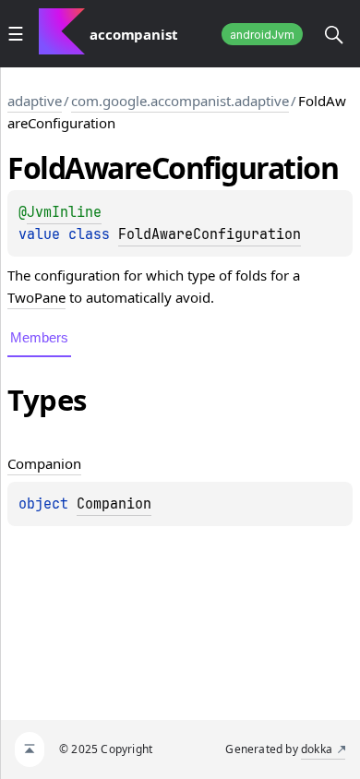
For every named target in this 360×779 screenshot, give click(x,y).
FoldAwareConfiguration (209, 234)
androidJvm (262, 35)
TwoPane (36, 297)
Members (39, 337)
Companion (114, 504)
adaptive (34, 100)
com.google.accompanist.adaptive (180, 100)
